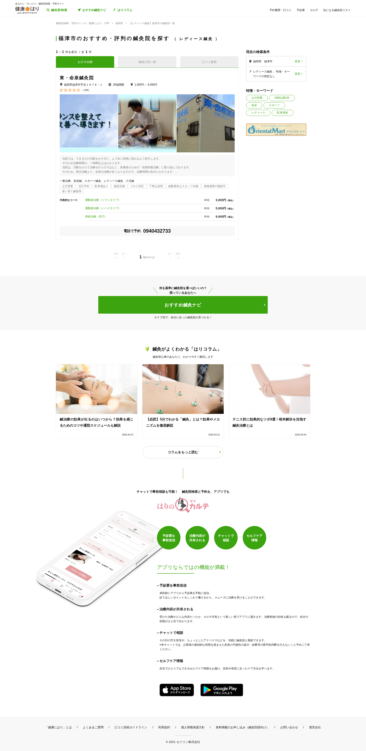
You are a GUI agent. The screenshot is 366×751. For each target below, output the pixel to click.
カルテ (314, 10)
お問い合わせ (289, 727)
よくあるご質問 (93, 727)
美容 (254, 105)
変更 (297, 61)
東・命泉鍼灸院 (77, 77)
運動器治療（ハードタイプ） (103, 208)
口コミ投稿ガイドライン (131, 727)
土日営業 (256, 97)
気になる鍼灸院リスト (337, 10)
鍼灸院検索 (59, 10)
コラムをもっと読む (183, 452)
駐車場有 (282, 112)
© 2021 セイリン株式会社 (183, 741)
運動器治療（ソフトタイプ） (103, 200)
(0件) (86, 90)
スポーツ (274, 105)
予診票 (301, 10)
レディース (258, 112)
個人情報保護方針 (193, 727)
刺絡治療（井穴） (96, 216)
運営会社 (315, 727)
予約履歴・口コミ (280, 10)
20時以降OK (282, 97)
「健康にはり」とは (58, 727)
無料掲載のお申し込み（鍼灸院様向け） (242, 727)
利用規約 (164, 727)
